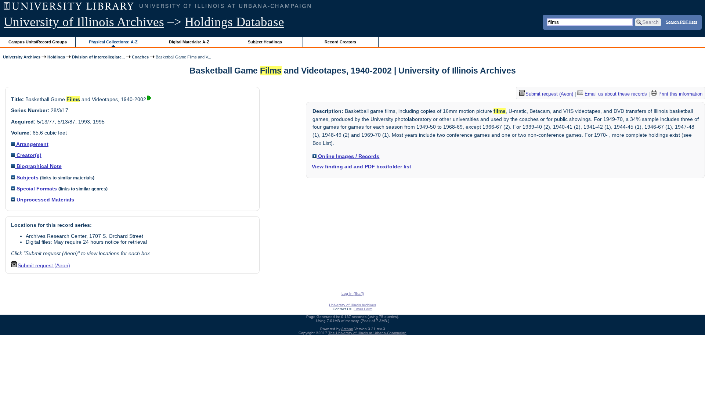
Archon (347, 329)
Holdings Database (234, 22)
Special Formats (36, 189)
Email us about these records (615, 94)
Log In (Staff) (352, 294)
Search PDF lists (681, 21)
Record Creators (340, 42)
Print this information (679, 94)
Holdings (56, 57)
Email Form (363, 309)
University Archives (21, 57)
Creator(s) (28, 155)
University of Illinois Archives (84, 22)
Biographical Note (38, 166)
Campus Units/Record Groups (37, 42)
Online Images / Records (348, 156)
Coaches (140, 57)
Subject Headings (265, 42)
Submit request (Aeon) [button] (44, 265)
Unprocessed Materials (44, 200)
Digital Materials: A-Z (189, 42)
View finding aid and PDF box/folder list (361, 166)
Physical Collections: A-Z (113, 42)
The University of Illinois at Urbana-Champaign (367, 333)
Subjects (27, 177)
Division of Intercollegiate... (98, 57)
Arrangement (31, 144)
